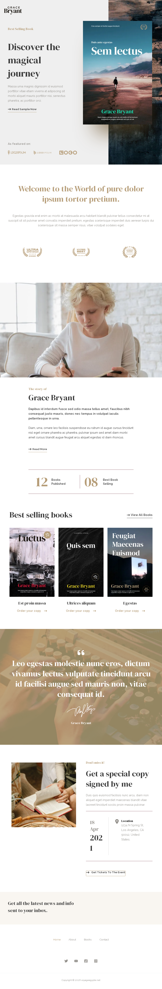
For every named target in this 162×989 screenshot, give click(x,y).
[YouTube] (76, 961)
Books (87, 939)
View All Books (142, 515)
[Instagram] (96, 961)
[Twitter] (66, 961)
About (72, 939)
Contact (104, 939)
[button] (105, 873)
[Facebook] (86, 961)
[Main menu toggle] (153, 10)
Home (57, 939)
